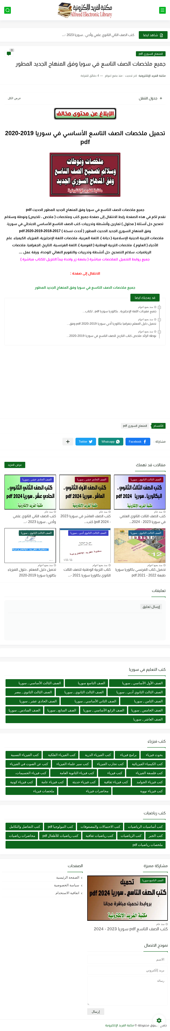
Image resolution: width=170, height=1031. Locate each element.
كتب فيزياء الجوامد (150, 782)
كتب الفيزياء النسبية (25, 755)
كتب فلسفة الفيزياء (149, 773)
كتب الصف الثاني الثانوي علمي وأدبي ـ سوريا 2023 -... (98, 35)
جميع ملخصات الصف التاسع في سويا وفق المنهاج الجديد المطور (85, 287)
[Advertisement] (85, 380)
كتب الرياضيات (131, 836)
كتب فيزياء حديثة (84, 782)
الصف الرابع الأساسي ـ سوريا (103, 710)
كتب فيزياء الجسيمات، (30, 773)
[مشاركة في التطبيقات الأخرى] (67, 441)
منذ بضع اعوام (145, 307)
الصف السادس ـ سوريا (24, 710)
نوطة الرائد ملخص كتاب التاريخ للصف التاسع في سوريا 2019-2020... (111, 335)
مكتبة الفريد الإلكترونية (119, 1025)
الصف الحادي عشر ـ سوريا (38, 701)
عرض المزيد (15, 464)
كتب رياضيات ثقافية (99, 836)
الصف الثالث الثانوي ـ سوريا (84, 692)
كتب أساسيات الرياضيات (145, 826)
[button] (138, 441)
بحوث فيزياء (154, 755)
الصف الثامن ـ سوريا (148, 701)
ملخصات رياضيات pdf (148, 845)
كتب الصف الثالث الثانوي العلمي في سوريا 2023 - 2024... (143, 519)
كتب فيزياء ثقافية (116, 782)
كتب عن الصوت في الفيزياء (29, 764)
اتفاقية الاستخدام (67, 893)
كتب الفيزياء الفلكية (61, 755)
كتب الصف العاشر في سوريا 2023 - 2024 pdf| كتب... (85, 519)
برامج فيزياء (128, 755)
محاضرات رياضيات (22, 836)
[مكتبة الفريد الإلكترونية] (85, 10)
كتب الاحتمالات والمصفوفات (100, 826)
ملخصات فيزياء (43, 791)
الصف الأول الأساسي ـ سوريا (142, 683)
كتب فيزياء (114, 773)
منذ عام (158, 511)
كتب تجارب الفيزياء (110, 764)
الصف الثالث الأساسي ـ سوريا (40, 683)
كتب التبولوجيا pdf (60, 826)
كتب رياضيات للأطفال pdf (60, 836)
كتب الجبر (156, 836)
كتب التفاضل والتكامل (24, 826)
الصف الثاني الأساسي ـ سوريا (95, 701)
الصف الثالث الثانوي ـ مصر (33, 692)
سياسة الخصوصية (66, 885)
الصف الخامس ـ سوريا (147, 710)
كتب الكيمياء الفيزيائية (147, 764)
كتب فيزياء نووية (151, 791)
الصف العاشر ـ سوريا (148, 719)
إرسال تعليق (151, 606)
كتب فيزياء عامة (52, 782)
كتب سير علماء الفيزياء (72, 764)
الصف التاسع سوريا (91, 683)
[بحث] (7, 10)
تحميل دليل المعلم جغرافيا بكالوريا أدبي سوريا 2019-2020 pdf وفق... (111, 323)
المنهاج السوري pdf (151, 53)
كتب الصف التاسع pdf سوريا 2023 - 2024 (131, 929)
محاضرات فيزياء (97, 791)
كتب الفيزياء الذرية (98, 755)
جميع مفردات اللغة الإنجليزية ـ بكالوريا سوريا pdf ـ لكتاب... (119, 311)
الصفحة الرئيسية (67, 877)
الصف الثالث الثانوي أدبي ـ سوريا (139, 692)
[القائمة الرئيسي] (162, 10)
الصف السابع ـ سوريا (61, 710)
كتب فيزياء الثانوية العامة (77, 773)
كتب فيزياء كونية (21, 782)
